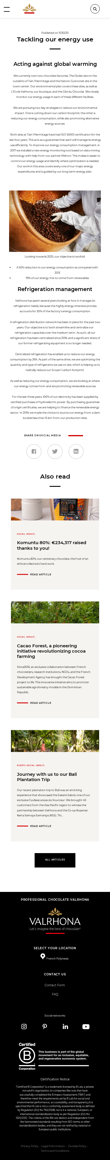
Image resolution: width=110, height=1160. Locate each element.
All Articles (55, 859)
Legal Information (53, 1146)
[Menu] (7, 9)
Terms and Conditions (55, 1150)
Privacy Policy (29, 1146)
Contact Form (55, 985)
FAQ (55, 994)
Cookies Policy (77, 1146)
